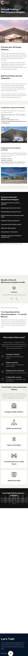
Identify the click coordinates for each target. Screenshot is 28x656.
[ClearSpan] (5, 2)
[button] (12, 298)
